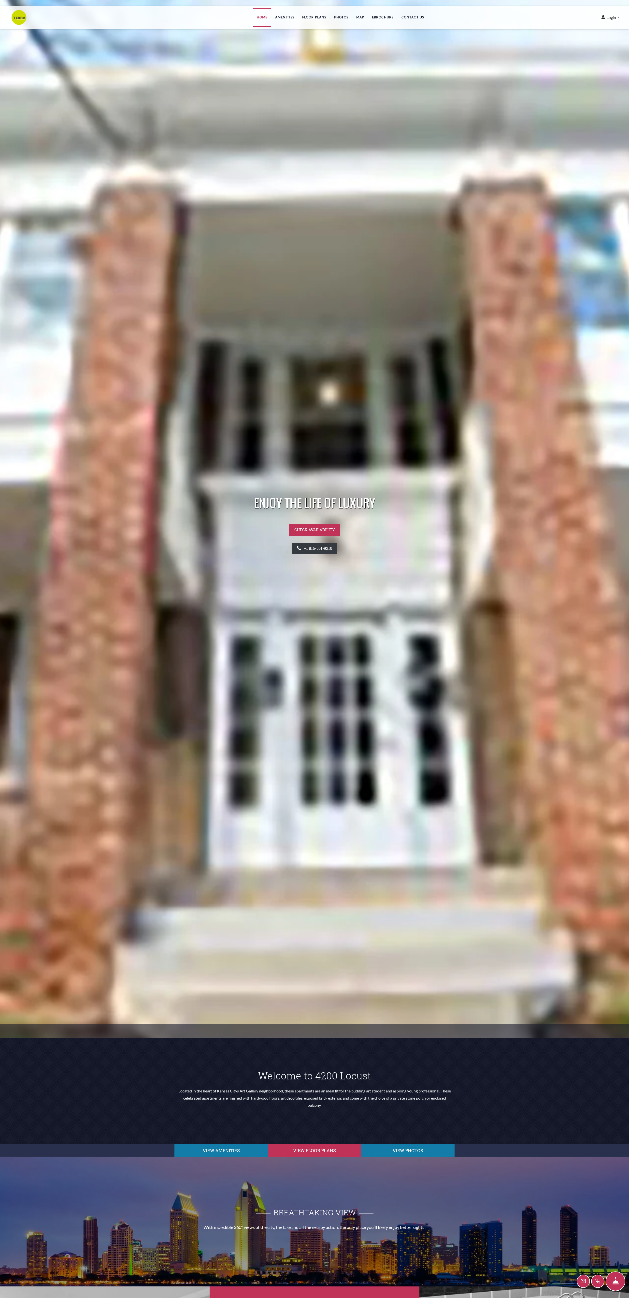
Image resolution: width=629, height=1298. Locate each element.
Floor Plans (314, 17)
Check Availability (314, 529)
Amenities (284, 17)
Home (262, 17)
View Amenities (221, 1150)
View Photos (408, 1150)
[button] (610, 17)
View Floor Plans (314, 1150)
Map (360, 17)
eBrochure (383, 17)
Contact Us (412, 17)
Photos (341, 17)
